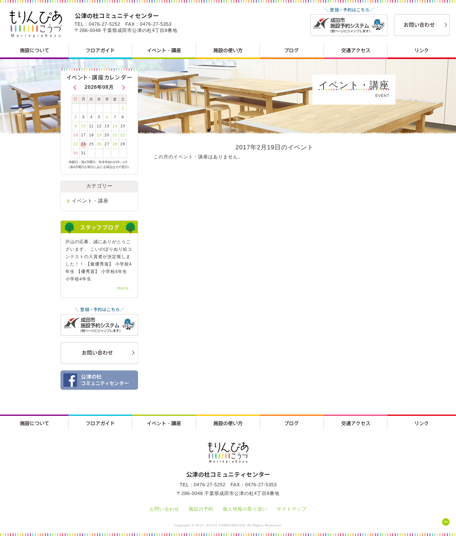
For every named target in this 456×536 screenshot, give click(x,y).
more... (125, 287)
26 (99, 144)
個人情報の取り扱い (245, 508)
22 (122, 135)
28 (115, 144)
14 (115, 126)
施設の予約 (201, 508)
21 (115, 135)
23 (75, 144)
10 (83, 126)
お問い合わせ (164, 508)
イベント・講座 (90, 200)
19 (99, 135)
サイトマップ (291, 508)
